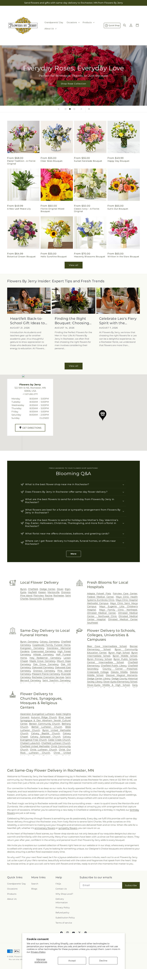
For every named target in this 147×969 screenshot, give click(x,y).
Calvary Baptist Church (45, 733)
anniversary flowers (45, 828)
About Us (12, 899)
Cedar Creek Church (59, 739)
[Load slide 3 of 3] (74, 109)
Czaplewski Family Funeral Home (51, 645)
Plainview (38, 595)
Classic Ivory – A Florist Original (86, 210)
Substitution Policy (65, 917)
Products (11, 894)
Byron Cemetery (29, 641)
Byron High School (118, 652)
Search (34, 883)
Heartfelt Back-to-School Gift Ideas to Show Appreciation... (28, 320)
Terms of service (64, 922)
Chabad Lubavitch (30, 743)
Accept (72, 960)
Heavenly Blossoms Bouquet (89, 256)
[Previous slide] (58, 109)
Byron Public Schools (125, 659)
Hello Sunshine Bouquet (54, 256)
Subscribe (131, 885)
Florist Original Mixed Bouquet (52, 210)
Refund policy (62, 912)
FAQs (58, 883)
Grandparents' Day (16, 883)
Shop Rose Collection (73, 83)
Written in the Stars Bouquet (123, 256)
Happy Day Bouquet (118, 161)
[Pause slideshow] (88, 109)
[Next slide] (81, 109)
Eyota (23, 592)
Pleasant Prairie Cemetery (46, 674)
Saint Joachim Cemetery (56, 680)
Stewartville (35, 598)
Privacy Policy (38, 952)
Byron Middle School (125, 655)
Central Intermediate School (105, 662)
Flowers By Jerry (21, 957)
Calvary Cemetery (49, 641)
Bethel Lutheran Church (46, 726)
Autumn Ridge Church (44, 717)
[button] (73, 22)
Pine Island (26, 595)
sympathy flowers (67, 828)
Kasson (42, 592)
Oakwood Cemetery (43, 667)
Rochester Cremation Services (48, 677)
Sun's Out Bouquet (118, 208)
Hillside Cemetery (43, 654)
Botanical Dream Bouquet (21, 256)
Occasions (12, 888)
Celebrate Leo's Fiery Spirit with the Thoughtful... (118, 320)
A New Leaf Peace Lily (19, 208)
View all (73, 265)
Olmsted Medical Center (101, 612)
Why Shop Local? (64, 894)
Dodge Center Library (98, 678)
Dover (60, 589)
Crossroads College (98, 672)
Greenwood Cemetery (43, 651)
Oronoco (65, 592)
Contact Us (61, 888)
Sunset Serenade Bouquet (88, 161)
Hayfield (32, 592)
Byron (23, 589)
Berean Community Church (44, 723)
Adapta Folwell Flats (99, 593)
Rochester (58, 595)
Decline (103, 960)
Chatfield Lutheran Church (55, 743)
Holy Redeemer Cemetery (45, 657)
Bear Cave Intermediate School (107, 646)
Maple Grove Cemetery (42, 661)
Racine (48, 595)
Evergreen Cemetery (32, 648)
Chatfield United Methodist (35, 746)
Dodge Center (47, 589)
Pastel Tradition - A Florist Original (21, 162)
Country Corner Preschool (120, 668)
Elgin (67, 589)
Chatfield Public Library (114, 665)
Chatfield (33, 589)
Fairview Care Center (125, 593)
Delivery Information (62, 901)
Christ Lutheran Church (43, 749)
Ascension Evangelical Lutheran (37, 714)
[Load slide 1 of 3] (65, 109)
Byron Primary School (99, 659)
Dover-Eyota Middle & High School (108, 685)
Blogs (34, 888)
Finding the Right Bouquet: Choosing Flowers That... (72, 320)
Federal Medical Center (100, 596)
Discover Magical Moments (121, 675)
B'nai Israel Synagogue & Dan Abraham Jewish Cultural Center (45, 720)
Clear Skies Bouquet (51, 161)
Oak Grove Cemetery (45, 664)
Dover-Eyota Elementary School (120, 681)
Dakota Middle (119, 672)
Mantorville (53, 592)
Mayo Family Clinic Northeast (118, 609)
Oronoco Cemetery (44, 670)
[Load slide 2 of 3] (70, 109)
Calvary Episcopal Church (45, 736)
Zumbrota (48, 598)
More (74, 553)
